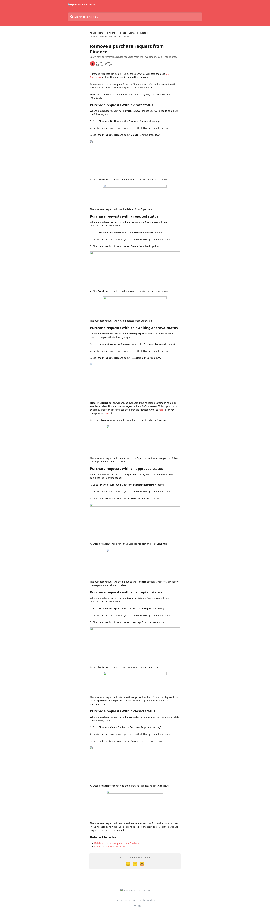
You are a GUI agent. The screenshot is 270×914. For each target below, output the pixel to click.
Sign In (118, 900)
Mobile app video (147, 900)
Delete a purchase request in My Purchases (117, 843)
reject (107, 413)
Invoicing (111, 33)
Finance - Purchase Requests (132, 33)
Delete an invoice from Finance (110, 846)
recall (162, 409)
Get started (130, 900)
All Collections (96, 33)
